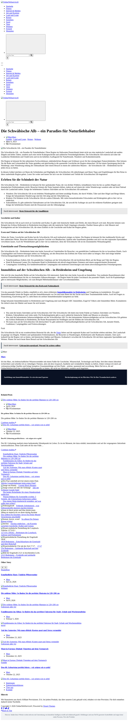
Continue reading (8, 422)
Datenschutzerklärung (14, 685)
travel (3, 625)
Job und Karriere (12, 13)
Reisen (8, 17)
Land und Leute (12, 15)
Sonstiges (10, 20)
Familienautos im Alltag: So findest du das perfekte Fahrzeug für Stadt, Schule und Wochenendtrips (18, 463)
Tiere (8, 24)
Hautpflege (5, 570)
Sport (8, 22)
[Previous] (2, 567)
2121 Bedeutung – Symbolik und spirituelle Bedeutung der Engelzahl (18, 556)
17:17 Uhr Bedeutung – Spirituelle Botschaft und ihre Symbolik (21, 548)
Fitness (9, 8)
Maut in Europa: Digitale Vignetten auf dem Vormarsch (24, 649)
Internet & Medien (13, 11)
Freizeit (9, 29)
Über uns (9, 687)
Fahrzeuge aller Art (8, 607)
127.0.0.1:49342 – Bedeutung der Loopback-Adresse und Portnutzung (19, 534)
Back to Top (7, 711)
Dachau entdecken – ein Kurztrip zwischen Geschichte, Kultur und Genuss (19, 525)
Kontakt (9, 690)
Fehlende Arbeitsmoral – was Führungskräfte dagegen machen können (20, 507)
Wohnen (9, 26)
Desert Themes (49, 706)
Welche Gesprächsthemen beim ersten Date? (18, 483)
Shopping (10, 31)
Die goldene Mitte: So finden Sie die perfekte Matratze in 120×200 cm (20, 457)
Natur (58, 332)
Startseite (9, 6)
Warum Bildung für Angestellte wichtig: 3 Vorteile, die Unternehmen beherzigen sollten (18, 498)
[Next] (5, 567)
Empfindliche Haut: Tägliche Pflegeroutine (20, 454)
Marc (14, 137)
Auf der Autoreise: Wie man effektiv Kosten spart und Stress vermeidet (31, 630)
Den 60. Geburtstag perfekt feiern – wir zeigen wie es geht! (25, 667)
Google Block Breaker (27, 485)
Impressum (10, 683)
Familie (9, 139)
